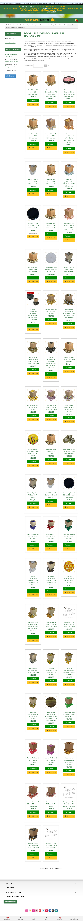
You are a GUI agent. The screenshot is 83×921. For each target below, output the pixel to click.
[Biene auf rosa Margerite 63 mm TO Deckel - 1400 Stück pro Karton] (69, 80)
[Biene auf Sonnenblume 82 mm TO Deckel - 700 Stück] (33, 702)
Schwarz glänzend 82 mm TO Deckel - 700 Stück (69, 495)
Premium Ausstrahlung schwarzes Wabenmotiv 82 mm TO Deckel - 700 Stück (51, 362)
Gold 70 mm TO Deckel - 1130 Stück (51, 451)
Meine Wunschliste (10, 43)
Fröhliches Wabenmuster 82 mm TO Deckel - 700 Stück (68, 579)
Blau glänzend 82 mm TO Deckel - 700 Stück (33, 537)
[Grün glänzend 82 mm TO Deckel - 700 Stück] (69, 525)
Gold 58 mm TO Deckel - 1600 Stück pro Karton (33, 269)
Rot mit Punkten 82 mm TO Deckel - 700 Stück (33, 760)
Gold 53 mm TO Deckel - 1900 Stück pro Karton (33, 136)
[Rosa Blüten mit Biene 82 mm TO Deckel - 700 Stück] (51, 395)
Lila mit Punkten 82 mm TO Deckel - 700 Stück (51, 760)
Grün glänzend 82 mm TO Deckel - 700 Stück (69, 537)
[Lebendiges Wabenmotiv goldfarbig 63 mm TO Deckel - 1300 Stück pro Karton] (51, 702)
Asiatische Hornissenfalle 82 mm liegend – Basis (42, 10)
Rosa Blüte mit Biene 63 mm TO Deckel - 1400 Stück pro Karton (68, 227)
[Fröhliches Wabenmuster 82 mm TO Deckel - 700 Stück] (69, 566)
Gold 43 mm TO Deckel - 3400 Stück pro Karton (51, 182)
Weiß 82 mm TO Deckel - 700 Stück (51, 494)
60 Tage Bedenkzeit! (61, 3)
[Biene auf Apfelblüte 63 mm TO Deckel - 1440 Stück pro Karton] (69, 170)
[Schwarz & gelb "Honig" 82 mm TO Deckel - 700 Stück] (33, 834)
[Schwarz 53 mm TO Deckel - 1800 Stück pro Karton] (51, 834)
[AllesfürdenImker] (40, 20)
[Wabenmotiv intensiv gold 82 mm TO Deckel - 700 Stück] (69, 748)
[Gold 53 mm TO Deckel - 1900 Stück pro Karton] (33, 124)
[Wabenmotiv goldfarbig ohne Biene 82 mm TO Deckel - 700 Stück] (33, 347)
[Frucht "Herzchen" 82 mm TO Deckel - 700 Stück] (33, 792)
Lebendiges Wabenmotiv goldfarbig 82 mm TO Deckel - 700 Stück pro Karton (69, 313)
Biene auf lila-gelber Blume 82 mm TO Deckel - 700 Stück (69, 408)
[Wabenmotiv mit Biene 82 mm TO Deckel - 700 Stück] (51, 612)
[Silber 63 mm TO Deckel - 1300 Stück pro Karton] (69, 257)
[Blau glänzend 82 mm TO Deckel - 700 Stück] (33, 525)
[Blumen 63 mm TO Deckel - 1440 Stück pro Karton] (51, 124)
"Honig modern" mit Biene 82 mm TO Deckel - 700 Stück (69, 804)
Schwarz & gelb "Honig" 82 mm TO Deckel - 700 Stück (33, 846)
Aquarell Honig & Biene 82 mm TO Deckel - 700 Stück (69, 624)
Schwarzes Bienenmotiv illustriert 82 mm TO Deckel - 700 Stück (51, 580)
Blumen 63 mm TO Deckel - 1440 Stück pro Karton (51, 136)
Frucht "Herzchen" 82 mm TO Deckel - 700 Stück (33, 804)
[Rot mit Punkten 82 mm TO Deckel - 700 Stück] (33, 748)
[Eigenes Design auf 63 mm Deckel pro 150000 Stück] (51, 257)
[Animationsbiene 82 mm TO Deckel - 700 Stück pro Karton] (33, 439)
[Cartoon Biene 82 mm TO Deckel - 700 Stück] (51, 299)
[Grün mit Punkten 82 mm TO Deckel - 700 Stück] (69, 702)
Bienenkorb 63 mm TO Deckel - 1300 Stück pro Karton (69, 451)
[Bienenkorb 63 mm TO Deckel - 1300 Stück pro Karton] (69, 439)
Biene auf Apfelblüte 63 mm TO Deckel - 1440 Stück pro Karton (69, 183)
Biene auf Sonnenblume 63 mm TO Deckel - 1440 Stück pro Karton (68, 138)
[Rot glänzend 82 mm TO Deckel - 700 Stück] (51, 525)
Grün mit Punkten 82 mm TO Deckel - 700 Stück (69, 714)
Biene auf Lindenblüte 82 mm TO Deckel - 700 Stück (51, 671)
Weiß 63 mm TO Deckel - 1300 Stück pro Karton (33, 182)
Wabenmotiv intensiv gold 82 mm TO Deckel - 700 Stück (69, 761)
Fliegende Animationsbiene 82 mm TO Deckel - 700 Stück (69, 671)
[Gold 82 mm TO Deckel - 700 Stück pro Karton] (69, 347)
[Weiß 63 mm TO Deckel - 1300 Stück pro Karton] (33, 170)
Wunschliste (11, 34)
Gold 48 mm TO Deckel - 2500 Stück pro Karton (51, 226)
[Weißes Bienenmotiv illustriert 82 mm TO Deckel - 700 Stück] (33, 566)
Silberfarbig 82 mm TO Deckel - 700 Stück (33, 495)
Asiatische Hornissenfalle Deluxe (66, 8)
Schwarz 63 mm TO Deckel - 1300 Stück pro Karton (33, 226)
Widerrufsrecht (10, 901)
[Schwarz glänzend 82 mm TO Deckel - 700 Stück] (69, 483)
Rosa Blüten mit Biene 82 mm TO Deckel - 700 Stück (51, 407)
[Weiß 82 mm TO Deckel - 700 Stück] (51, 483)
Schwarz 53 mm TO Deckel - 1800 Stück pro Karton (51, 846)
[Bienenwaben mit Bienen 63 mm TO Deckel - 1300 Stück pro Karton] (51, 80)
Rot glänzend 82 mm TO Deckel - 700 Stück (51, 537)
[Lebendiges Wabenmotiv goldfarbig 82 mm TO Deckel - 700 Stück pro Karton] (69, 299)
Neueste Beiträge (13, 50)
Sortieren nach (29, 65)
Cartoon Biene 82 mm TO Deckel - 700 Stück (51, 311)
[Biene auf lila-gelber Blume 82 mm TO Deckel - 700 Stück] (69, 395)
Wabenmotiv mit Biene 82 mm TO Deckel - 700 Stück (51, 624)
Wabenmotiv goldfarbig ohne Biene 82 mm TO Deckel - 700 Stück (33, 360)
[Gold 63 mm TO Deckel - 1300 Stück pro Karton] (33, 80)
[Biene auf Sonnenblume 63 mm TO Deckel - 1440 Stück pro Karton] (69, 124)
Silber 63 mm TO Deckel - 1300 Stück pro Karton (68, 269)
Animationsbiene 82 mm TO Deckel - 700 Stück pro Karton (33, 452)
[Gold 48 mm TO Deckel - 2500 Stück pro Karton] (51, 214)
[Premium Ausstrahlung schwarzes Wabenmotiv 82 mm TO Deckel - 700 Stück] (51, 347)
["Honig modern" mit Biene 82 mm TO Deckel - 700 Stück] (69, 792)
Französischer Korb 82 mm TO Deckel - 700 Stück (33, 670)
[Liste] (48, 66)
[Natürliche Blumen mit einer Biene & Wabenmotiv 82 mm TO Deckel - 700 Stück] (33, 612)
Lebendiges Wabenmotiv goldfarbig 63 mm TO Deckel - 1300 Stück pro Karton (51, 716)
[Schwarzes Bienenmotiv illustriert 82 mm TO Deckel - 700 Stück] (51, 566)
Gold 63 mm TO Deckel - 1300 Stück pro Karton (33, 92)
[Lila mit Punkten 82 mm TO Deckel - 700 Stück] (51, 748)
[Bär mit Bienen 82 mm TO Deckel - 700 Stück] (33, 395)
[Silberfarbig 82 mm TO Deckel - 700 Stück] (33, 483)
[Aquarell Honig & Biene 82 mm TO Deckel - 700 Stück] (69, 612)
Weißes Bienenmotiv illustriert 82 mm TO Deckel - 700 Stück (33, 580)
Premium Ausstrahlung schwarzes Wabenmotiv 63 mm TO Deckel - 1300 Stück (33, 314)
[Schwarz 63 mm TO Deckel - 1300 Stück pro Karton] (33, 214)
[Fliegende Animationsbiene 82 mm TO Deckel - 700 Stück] (69, 658)
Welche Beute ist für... (11, 61)
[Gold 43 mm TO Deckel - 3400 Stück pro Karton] (51, 170)
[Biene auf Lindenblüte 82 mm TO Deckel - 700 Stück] (51, 658)
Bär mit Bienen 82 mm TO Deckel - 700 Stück (33, 407)
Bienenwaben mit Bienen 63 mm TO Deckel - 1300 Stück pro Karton (51, 93)
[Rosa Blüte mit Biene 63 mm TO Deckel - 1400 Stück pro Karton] (69, 214)
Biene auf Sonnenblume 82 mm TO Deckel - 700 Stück (33, 715)
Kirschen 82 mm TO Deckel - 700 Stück (51, 804)
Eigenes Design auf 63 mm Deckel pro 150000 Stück (51, 269)
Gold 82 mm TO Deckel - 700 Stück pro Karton (69, 359)
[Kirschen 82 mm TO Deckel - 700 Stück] (51, 792)
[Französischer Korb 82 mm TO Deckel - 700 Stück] (33, 658)
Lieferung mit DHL (77, 3)
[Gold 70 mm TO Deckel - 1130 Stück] (51, 439)
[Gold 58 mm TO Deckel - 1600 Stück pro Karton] (33, 257)
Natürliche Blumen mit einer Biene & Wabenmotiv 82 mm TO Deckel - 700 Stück (33, 626)
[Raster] (45, 66)
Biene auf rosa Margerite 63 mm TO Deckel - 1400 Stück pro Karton (69, 93)
